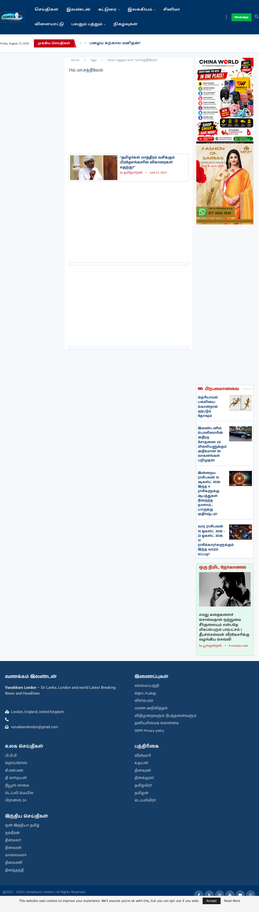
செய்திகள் (47, 9)
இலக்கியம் (139, 9)
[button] (80, 43)
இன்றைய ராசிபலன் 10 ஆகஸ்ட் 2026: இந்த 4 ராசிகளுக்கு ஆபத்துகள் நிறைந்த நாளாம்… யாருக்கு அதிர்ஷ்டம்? (209, 494)
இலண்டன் (78, 9)
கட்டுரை (107, 9)
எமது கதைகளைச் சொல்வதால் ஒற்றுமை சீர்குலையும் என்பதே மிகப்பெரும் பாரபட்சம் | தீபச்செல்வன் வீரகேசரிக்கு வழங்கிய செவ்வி (224, 627)
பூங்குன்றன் (212, 646)
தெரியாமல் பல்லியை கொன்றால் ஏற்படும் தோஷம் (208, 406)
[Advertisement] (32, 133)
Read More (232, 901)
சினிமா (171, 9)
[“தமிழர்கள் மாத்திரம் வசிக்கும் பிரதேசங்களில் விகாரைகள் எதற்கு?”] (93, 167)
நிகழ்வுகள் (125, 24)
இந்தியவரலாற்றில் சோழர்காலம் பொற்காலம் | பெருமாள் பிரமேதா (157, 43)
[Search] (256, 17)
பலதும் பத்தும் (86, 24)
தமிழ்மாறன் (133, 172)
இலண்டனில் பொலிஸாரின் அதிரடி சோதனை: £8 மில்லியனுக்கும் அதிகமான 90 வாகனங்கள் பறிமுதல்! (212, 444)
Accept (211, 900)
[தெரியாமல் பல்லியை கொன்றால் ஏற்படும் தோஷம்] (240, 403)
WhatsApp (241, 17)
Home (75, 60)
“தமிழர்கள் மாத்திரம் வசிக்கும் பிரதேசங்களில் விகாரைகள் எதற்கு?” (147, 162)
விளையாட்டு (49, 24)
